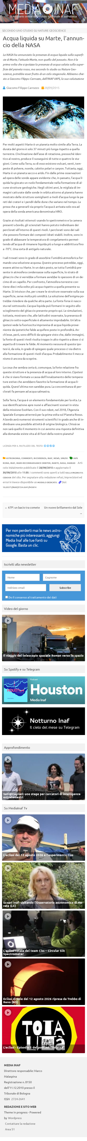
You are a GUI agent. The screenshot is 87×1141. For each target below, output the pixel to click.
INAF (50, 458)
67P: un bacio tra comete (22, 507)
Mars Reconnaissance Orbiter (33, 462)
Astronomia (13, 458)
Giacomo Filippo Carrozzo (22, 87)
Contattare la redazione (20, 1123)
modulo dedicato (47, 482)
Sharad (71, 462)
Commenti (26, 458)
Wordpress (15, 1118)
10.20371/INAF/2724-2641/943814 (19, 487)
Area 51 (10, 1129)
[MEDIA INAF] (43, 13)
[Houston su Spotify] (43, 705)
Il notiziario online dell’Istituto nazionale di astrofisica (43, 16)
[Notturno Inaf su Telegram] (43, 736)
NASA (63, 462)
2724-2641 (18, 1099)
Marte (55, 462)
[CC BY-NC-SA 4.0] (49, 445)
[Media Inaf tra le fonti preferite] (43, 553)
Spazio (64, 458)
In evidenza (40, 458)
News (56, 458)
